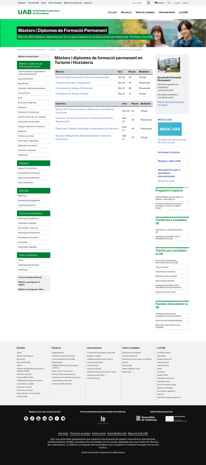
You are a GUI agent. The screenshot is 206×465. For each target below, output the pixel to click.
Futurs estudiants (55, 3)
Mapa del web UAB (138, 433)
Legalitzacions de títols (28, 265)
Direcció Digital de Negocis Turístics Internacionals (82, 77)
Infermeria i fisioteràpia (28, 121)
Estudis (112, 12)
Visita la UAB (22, 396)
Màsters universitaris (28, 56)
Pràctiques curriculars (28, 237)
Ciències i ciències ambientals (31, 88)
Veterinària (23, 155)
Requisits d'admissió (27, 168)
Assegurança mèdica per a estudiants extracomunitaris (168, 286)
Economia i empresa (27, 102)
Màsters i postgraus (25, 356)
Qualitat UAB (162, 375)
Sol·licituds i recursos (28, 228)
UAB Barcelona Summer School (29, 380)
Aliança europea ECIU (96, 375)
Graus (19, 353)
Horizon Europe (93, 378)
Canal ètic (161, 372)
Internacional (167, 12)
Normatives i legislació (166, 391)
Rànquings (161, 356)
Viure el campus (145, 12)
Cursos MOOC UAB (25, 377)
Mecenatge (126, 372)
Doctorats (21, 359)
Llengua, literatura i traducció (31, 126)
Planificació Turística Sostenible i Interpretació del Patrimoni (87, 128)
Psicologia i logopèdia (28, 140)
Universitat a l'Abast (25, 390)
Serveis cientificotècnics (62, 384)
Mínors (19, 365)
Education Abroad (24, 374)
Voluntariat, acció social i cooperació (136, 359)
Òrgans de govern (164, 359)
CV (169, 3)
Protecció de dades (80, 433)
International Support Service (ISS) (101, 372)
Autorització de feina (165, 281)
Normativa (22, 242)
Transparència (163, 365)
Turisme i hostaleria (27, 150)
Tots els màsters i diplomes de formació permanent (32, 72)
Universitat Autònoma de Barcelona (31, 50)
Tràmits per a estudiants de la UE (169, 231)
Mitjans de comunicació (73, 3)
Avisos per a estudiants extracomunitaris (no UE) (167, 261)
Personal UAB (33, 3)
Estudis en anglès (94, 356)
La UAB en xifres (164, 353)
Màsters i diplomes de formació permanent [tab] (30, 65)
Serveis (125, 362)
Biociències (23, 83)
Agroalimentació (25, 79)
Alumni (43, 3)
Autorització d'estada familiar (169, 320)
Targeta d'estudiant (27, 205)
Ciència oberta (163, 362)
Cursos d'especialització (30, 277)
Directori (160, 3)
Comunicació (24, 93)
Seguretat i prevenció (28, 145)
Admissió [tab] (24, 163)
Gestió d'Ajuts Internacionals (63, 374)
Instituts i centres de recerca (63, 356)
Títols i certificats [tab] (28, 255)
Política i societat (26, 136)
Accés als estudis (94, 369)
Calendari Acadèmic (27, 223)
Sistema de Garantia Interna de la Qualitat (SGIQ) (30, 370)
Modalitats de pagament (29, 200)
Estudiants (22, 3)
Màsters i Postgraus (68, 50)
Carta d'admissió (26, 182)
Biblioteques (57, 362)
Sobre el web (99, 433)
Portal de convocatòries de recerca (66, 377)
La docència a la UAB (25, 384)
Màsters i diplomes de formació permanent (97, 50)
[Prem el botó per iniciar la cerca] (149, 2)
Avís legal (63, 433)
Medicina (22, 131)
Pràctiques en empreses (29, 232)
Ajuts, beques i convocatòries (29, 393)
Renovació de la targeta (166, 276)
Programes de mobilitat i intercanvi (101, 353)
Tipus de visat (162, 267)
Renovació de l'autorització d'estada (168, 326)
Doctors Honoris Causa (166, 385)
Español (177, 3)
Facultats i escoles (24, 387)
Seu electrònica (163, 381)
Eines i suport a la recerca (62, 371)
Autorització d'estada (165, 271)
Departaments (58, 353)
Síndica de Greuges (165, 388)
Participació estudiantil (131, 353)
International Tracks (95, 362)
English (185, 3)
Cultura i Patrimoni (129, 356)
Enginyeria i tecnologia (28, 112)
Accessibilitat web (117, 433)
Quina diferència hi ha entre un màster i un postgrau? (169, 198)
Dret (20, 98)
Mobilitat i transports (165, 378)
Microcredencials (24, 362)
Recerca (126, 12)
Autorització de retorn (166, 292)
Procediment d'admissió (29, 173)
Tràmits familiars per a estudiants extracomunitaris (168, 314)
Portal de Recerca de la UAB (63, 359)
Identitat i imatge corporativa (169, 397)
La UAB (183, 12)
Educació (22, 107)
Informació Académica (28, 218)
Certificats (23, 269)
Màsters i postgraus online (31, 289)
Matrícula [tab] (24, 190)
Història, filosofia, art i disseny (32, 117)
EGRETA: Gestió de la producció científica (65, 366)
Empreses (88, 3)
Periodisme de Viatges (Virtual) (72, 93)
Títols (20, 260)
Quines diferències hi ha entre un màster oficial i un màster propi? (169, 205)
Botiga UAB (127, 365)
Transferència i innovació (62, 380)
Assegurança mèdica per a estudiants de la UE (168, 237)
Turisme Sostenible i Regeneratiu (73, 82)
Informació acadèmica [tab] (30, 213)
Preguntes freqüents (27, 247)
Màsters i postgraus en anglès (29, 283)
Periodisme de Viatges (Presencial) (74, 88)
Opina (159, 369)
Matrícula (22, 195)
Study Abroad (93, 365)
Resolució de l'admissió (29, 177)
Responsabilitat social (131, 369)
